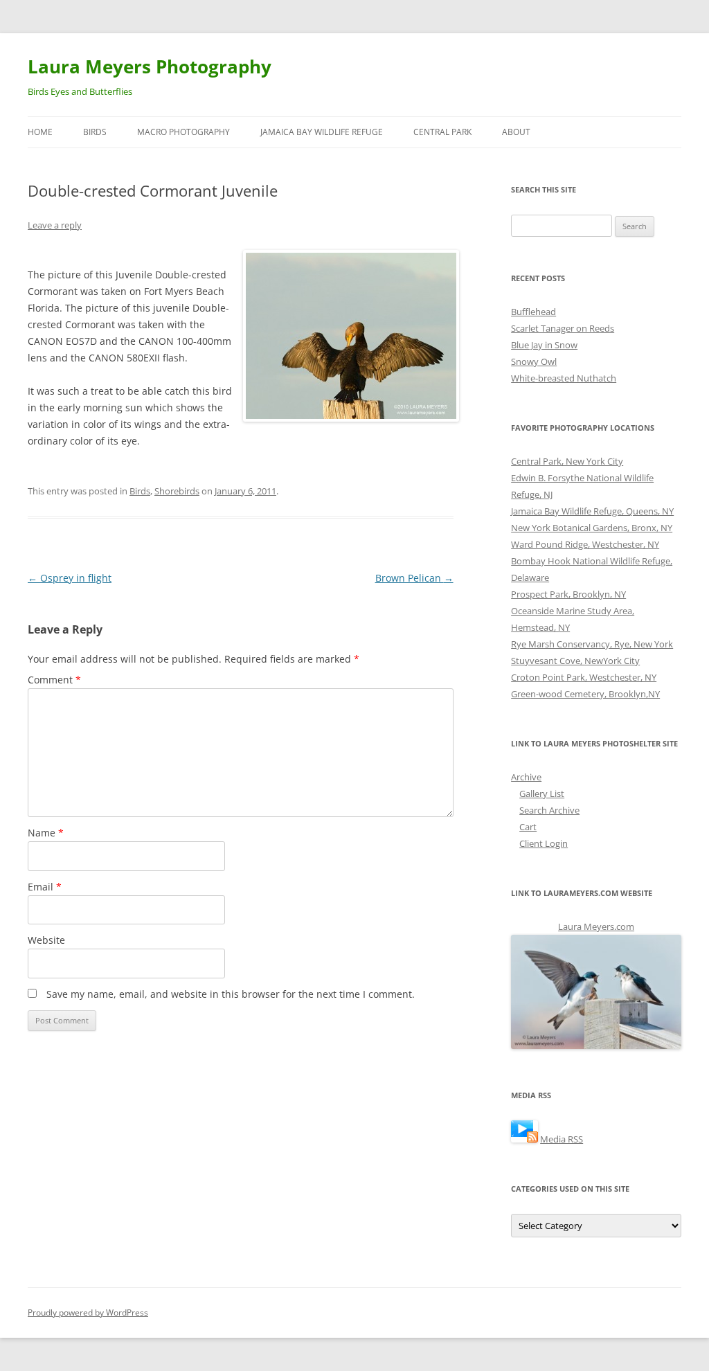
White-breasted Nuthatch (563, 378)
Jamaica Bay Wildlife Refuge (321, 132)
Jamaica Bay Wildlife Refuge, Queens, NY (592, 511)
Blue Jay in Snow (544, 345)
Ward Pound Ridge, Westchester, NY (585, 544)
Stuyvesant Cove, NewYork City (575, 660)
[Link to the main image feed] (524, 1139)
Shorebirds (176, 491)
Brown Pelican (414, 577)
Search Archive (549, 810)
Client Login (543, 843)
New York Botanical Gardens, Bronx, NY (591, 527)
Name (46, 832)
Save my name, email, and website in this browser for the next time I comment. (230, 994)
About (516, 132)
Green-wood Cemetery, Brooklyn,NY (585, 694)
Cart (528, 827)
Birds (95, 132)
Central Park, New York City (567, 461)
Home (40, 132)
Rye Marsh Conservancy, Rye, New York (592, 644)
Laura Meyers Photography (149, 66)
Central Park (442, 132)
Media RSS (561, 1139)
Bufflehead (533, 311)
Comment (54, 679)
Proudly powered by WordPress (88, 1312)
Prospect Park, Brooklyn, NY (568, 594)
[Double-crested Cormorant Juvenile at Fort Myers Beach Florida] (348, 336)
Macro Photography (183, 132)
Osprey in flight (69, 577)
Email (45, 886)
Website (46, 940)
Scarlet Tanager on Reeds (562, 328)
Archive (526, 777)
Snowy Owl (534, 361)
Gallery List (541, 793)
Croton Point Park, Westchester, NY (583, 677)
